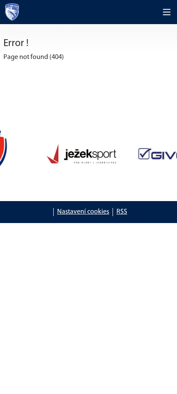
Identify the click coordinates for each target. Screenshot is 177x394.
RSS (121, 211)
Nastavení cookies (83, 211)
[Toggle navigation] (167, 12)
